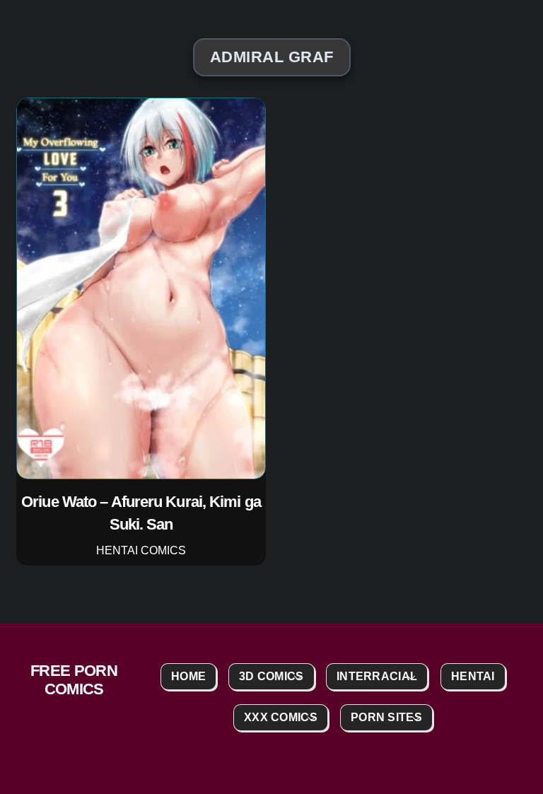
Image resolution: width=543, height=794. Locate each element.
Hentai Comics (141, 550)
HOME (188, 676)
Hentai (473, 676)
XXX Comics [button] (280, 717)
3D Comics (271, 676)
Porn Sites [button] (386, 717)
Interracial (377, 676)
